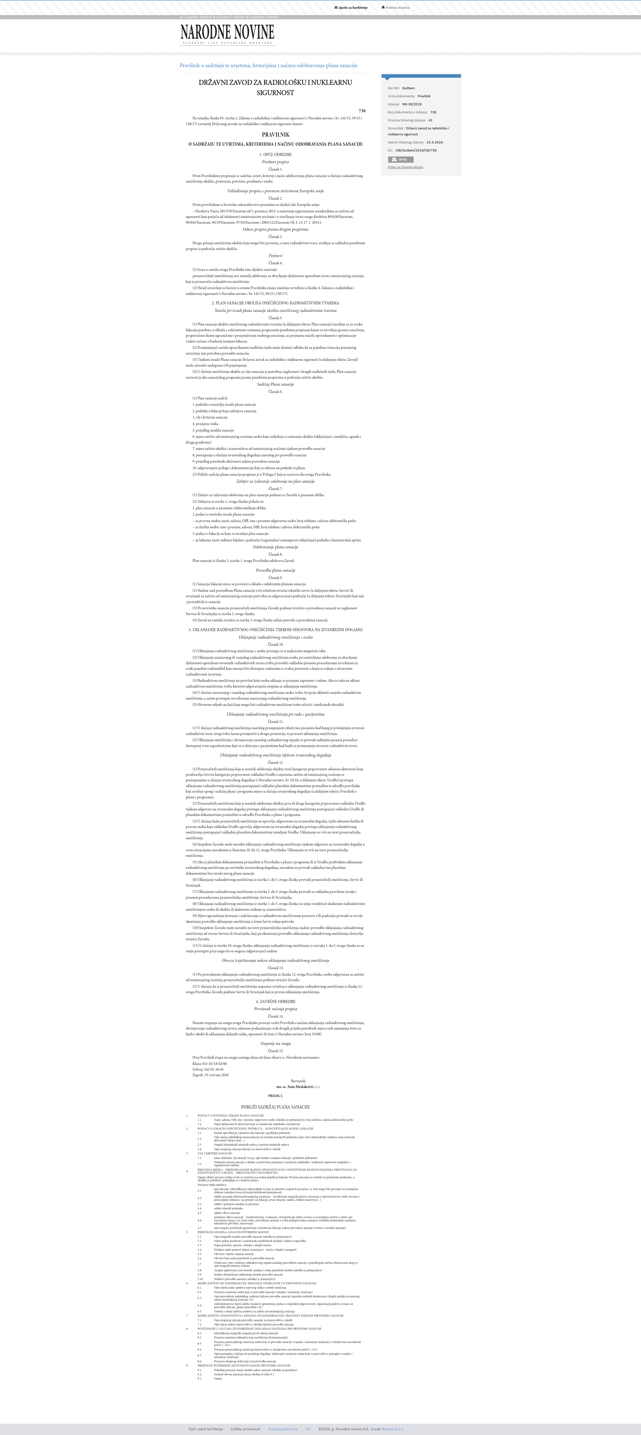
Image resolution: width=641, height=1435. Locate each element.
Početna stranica (397, 8)
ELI (308, 1429)
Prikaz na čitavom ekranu (405, 167)
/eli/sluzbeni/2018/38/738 (416, 151)
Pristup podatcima (283, 1429)
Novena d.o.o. (393, 1429)
